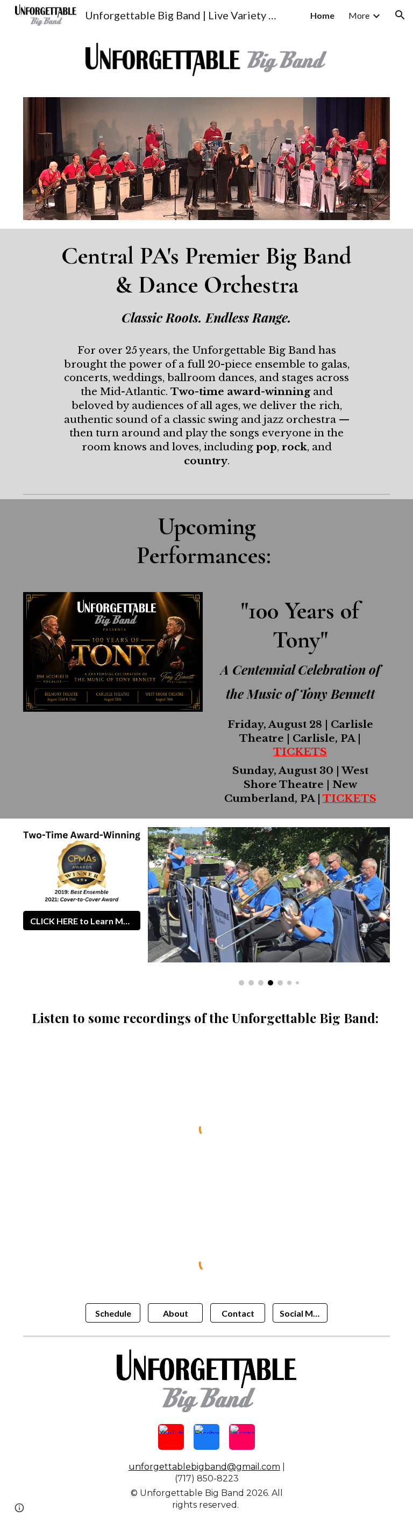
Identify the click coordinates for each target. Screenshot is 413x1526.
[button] (400, 15)
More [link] (358, 15)
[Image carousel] (269, 906)
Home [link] (322, 15)
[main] (206, 359)
